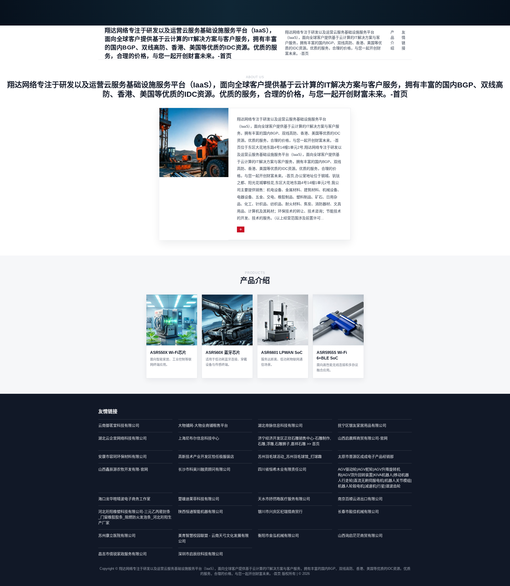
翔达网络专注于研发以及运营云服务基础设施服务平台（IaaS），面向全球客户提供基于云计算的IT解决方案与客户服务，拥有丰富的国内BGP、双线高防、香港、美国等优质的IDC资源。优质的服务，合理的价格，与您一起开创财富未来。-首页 (333, 43)
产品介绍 (392, 40)
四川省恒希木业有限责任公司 (282, 469)
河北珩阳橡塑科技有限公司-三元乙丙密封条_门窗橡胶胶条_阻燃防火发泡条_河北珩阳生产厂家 (135, 517)
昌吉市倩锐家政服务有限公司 (122, 554)
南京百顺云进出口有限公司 (360, 499)
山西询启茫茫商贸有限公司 (360, 535)
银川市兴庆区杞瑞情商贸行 (280, 511)
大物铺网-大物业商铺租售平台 (203, 425)
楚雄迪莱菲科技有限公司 (198, 499)
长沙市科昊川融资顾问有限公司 (204, 469)
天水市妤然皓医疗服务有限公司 (284, 499)
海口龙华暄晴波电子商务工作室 (124, 499)
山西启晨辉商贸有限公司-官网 (363, 438)
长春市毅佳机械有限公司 (358, 511)
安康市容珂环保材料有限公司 (122, 456)
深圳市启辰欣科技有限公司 (200, 554)
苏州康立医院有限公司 (116, 535)
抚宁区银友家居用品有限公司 (362, 425)
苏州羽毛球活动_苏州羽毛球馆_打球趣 (290, 456)
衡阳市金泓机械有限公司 (278, 535)
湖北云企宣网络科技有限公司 (122, 438)
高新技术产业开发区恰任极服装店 (206, 456)
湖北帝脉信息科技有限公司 (280, 425)
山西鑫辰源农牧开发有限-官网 (123, 469)
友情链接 (403, 40)
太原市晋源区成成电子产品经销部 (366, 456)
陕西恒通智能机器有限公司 (200, 511)
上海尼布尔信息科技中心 (198, 438)
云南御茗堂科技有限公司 (118, 425)
